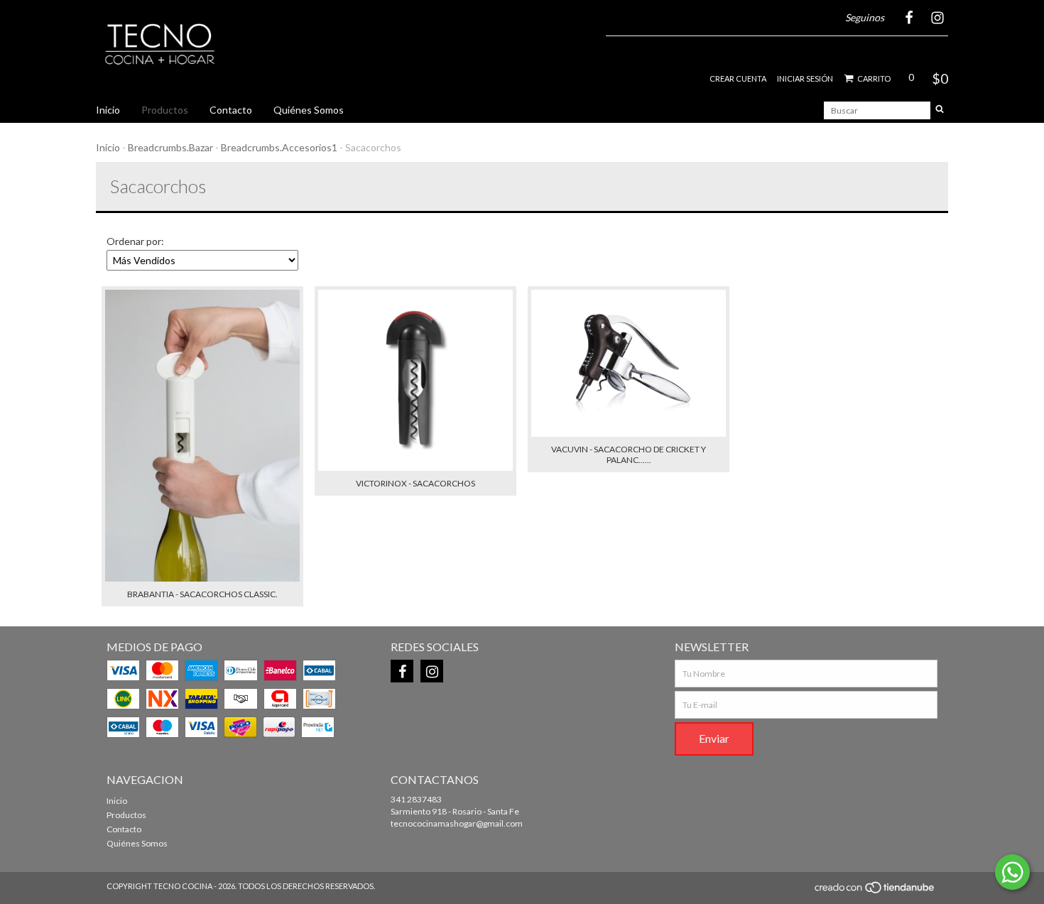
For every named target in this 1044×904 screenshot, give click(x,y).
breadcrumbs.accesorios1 (279, 147)
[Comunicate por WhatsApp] (1012, 872)
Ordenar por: (135, 241)
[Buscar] (939, 110)
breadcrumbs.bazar (170, 147)
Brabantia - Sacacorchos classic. (202, 594)
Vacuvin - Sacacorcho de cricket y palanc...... (628, 454)
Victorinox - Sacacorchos (415, 483)
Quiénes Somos (308, 110)
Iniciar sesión (805, 78)
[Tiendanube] (875, 890)
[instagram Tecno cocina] (431, 671)
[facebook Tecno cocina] (402, 671)
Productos (164, 110)
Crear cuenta (737, 78)
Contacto (231, 110)
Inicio (108, 110)
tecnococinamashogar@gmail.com (457, 823)
